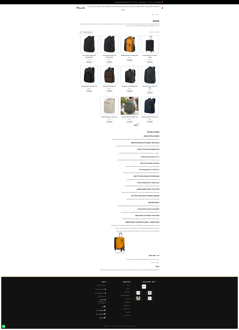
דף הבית (157, 14)
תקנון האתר (127, 298)
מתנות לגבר (123, 9)
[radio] (138, 125)
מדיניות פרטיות (127, 315)
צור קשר (128, 285)
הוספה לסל (150, 62)
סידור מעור (126, 6)
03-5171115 (99, 285)
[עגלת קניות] (161, 8)
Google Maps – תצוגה (100, 314)
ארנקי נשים (94, 6)
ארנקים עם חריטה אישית (125, 295)
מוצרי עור (157, 262)
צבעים (138, 123)
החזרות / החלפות (126, 309)
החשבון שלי (128, 312)
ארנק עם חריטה (156, 6)
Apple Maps (101, 317)
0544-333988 (97, 289)
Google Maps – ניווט (100, 310)
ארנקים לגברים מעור (148, 6)
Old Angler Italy (109, 6)
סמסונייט (157, 153)
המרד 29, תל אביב (142, 2)
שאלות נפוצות (127, 292)
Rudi (158, 259)
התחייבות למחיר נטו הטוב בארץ (120, 2)
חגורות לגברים (120, 6)
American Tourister (100, 6)
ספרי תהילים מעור (132, 6)
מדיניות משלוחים (126, 305)
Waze (103, 306)
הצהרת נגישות (127, 302)
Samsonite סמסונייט (140, 6)
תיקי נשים (114, 6)
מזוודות (89, 6)
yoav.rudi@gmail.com (99, 293)
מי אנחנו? (128, 288)
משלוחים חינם (158, 2)
